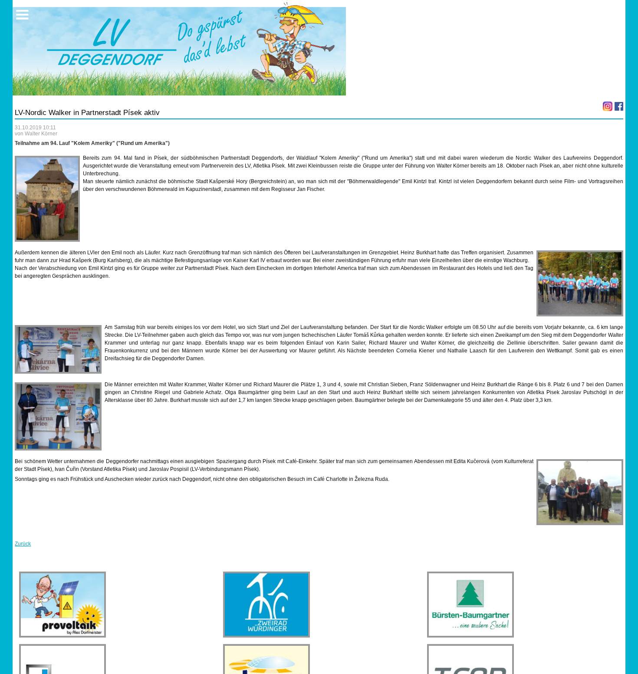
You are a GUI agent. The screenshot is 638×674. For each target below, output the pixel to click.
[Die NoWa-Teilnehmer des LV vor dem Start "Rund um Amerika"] (579, 283)
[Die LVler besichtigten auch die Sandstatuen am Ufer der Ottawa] (579, 492)
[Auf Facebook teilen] (619, 106)
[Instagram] (607, 106)
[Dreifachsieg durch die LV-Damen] (58, 349)
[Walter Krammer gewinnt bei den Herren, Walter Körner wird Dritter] (58, 416)
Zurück (23, 544)
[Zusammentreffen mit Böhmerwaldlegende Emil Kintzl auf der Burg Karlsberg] (47, 198)
